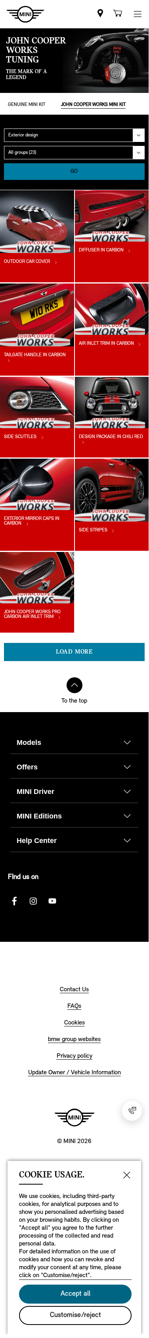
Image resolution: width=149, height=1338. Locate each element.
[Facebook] (14, 901)
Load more (74, 652)
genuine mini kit (26, 104)
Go (74, 171)
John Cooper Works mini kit (93, 104)
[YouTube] (52, 901)
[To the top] (74, 685)
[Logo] (74, 1117)
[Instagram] (33, 901)
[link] (100, 14)
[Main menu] (137, 14)
